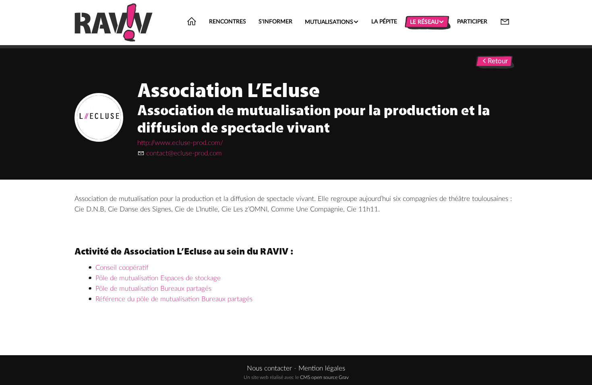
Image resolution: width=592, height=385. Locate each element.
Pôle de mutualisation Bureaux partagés (153, 288)
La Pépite (384, 22)
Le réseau (427, 22)
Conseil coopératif (122, 267)
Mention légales (321, 368)
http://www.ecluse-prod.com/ (180, 142)
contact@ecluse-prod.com (184, 153)
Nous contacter (269, 368)
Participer (472, 22)
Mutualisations (332, 22)
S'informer (275, 22)
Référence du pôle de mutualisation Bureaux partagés (174, 299)
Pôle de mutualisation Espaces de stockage (158, 278)
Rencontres (227, 22)
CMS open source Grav (324, 377)
